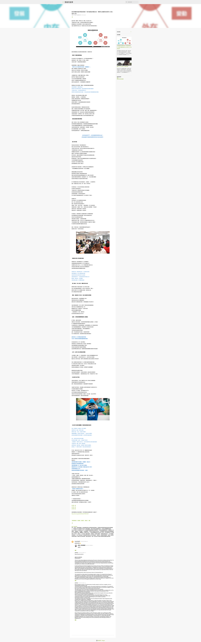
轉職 (89, 520)
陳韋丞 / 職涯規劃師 (81, 545)
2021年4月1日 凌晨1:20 (89, 545)
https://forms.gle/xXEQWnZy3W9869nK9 (80, 513)
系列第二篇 (74, 507)
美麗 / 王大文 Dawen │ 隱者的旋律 (122, 66)
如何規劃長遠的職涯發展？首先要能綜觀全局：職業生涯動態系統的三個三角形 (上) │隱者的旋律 (124, 47)
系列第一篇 (74, 505)
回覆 (75, 550)
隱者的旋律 (69, 2)
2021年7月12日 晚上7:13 (82, 552)
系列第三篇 (74, 508)
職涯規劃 (79, 520)
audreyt (76, 552)
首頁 (117, 77)
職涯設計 (82, 520)
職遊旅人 (86, 520)
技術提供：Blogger (101, 640)
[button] (72, 17)
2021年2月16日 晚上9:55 (84, 541)
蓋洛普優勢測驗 (74, 520)
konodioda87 (77, 541)
